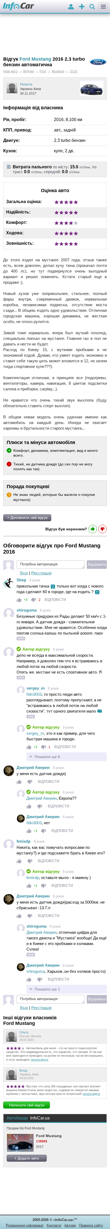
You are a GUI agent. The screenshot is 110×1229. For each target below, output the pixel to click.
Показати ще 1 (47, 989)
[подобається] (19, 599)
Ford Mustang (49, 1136)
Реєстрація (41, 573)
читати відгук (39, 1059)
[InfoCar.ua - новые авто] (18, 6)
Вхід (24, 573)
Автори (70, 1225)
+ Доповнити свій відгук (27, 517)
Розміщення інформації (25, 1225)
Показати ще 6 (47, 756)
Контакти (54, 1225)
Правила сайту (91, 1225)
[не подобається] (33, 599)
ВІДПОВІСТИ (55, 600)
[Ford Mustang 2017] (20, 1143)
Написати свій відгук (26, 1105)
